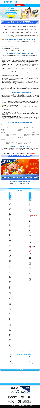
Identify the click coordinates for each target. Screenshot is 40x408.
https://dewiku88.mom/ (32, 153)
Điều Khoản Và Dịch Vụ (5, 376)
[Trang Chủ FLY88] (8, 2)
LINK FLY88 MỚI (19, 5)
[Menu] (16, 2)
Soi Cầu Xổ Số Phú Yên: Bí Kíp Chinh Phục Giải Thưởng (20, 181)
